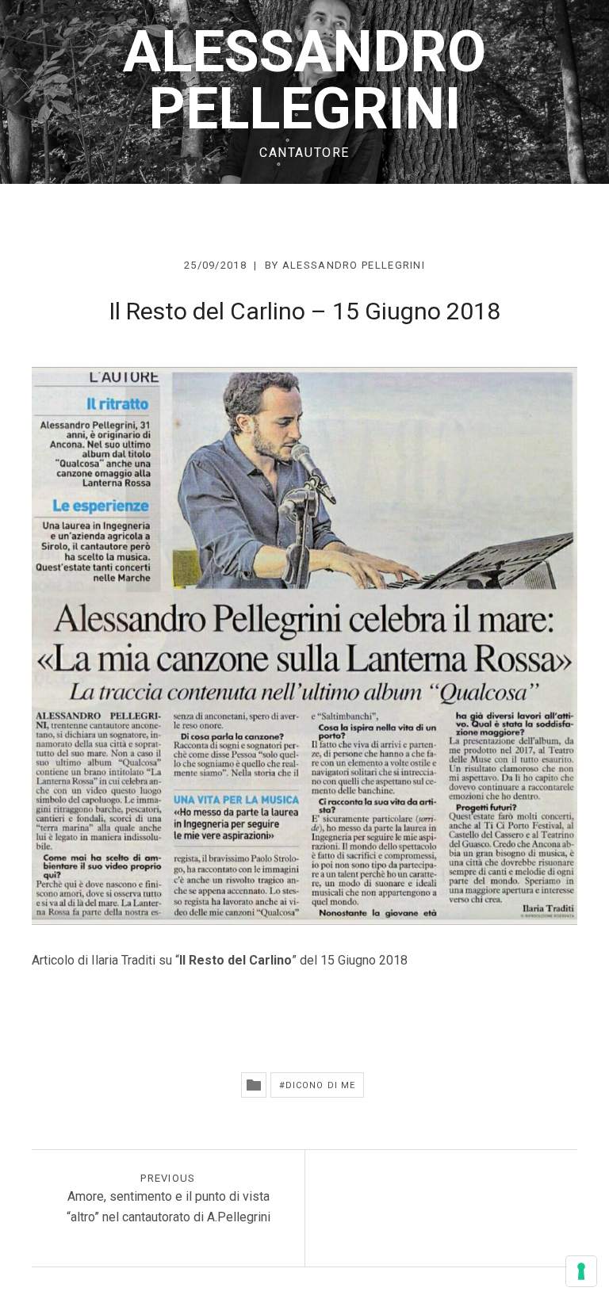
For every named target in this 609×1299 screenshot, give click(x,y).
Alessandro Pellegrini (304, 80)
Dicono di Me (320, 1085)
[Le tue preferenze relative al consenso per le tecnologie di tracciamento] (581, 1271)
